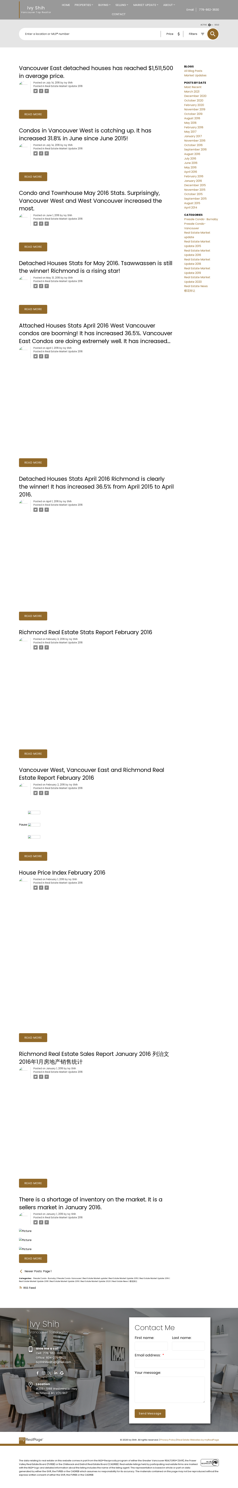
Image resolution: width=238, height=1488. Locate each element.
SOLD (216, 25)
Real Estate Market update (95, 1278)
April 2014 (190, 208)
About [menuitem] (168, 5)
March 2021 (191, 92)
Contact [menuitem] (119, 14)
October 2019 (193, 114)
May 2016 (190, 167)
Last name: (181, 1337)
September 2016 (195, 149)
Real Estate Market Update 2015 (124, 1278)
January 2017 (193, 136)
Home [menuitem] (66, 5)
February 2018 (193, 127)
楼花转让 (133, 1281)
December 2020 (195, 96)
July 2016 (190, 159)
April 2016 (190, 172)
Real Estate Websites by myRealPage (198, 1439)
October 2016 (193, 145)
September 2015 (195, 199)
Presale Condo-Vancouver (69, 1278)
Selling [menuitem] (121, 5)
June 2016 (190, 163)
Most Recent (193, 87)
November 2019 (194, 109)
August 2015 (192, 203)
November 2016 (194, 141)
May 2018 (190, 123)
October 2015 (193, 194)
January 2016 (193, 181)
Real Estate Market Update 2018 (34, 1281)
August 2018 (192, 118)
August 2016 (192, 154)
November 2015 (194, 190)
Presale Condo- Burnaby (44, 1278)
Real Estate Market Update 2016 (64, 86)
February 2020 (194, 105)
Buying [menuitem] (103, 5)
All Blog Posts (193, 71)
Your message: (148, 1372)
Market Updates (195, 75)
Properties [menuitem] (83, 5)
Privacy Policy (168, 1439)
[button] (37, 1373)
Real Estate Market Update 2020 (96, 1281)
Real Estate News (120, 1281)
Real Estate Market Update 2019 (65, 1281)
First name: (144, 1337)
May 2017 (190, 132)
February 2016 (193, 176)
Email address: (148, 1355)
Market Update (144, 5)
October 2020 (193, 100)
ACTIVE (204, 25)
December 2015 (195, 185)
